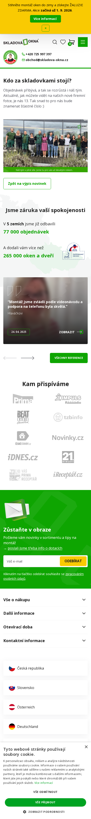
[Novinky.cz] (68, 438)
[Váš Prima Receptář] (23, 475)
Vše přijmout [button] (45, 802)
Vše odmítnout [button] (45, 792)
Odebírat (73, 561)
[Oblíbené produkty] (63, 42)
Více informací (45, 19)
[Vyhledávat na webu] (55, 42)
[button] (83, 42)
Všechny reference (69, 358)
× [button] (86, 747)
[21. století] (68, 457)
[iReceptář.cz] (68, 474)
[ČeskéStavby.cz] (23, 438)
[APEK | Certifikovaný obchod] (74, 251)
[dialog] (45, 780)
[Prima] (23, 398)
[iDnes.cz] (23, 457)
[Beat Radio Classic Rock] (23, 417)
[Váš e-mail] (45, 561)
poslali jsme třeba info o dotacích (35, 548)
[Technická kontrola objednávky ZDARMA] (10, 57)
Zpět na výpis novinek (27, 183)
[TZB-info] (68, 417)
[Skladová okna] (21, 42)
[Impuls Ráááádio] (68, 399)
